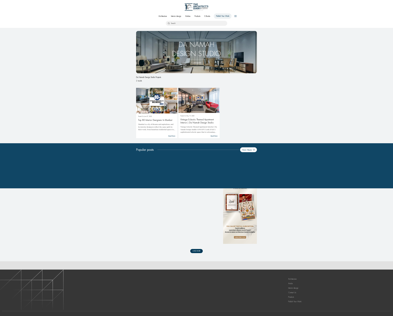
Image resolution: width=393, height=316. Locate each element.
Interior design (176, 16)
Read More (171, 136)
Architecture (163, 16)
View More (247, 149)
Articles (187, 16)
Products (197, 16)
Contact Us (292, 292)
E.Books (207, 16)
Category (196, 62)
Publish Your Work (222, 16)
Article (290, 283)
